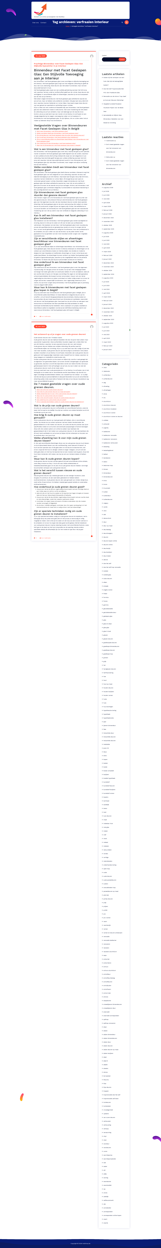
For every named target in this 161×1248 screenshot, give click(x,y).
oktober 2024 (107, 270)
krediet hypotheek (109, 778)
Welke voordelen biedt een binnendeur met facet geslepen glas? (57, 133)
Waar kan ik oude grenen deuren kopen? (50, 396)
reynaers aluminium (110, 951)
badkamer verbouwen (110, 443)
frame (105, 601)
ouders (105, 884)
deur (105, 522)
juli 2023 (106, 327)
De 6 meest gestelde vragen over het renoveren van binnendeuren (115, 148)
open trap (106, 868)
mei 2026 (106, 199)
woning (105, 1177)
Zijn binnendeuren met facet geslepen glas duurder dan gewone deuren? (60, 135)
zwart (105, 1219)
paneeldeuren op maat (110, 891)
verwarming (107, 1132)
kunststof (106, 782)
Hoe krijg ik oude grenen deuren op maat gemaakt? (53, 391)
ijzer (104, 722)
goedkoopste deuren (110, 642)
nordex (105, 853)
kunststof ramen (108, 793)
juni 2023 (106, 331)
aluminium (107, 401)
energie (105, 586)
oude (105, 872)
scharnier (106, 959)
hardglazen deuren (109, 669)
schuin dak (107, 993)
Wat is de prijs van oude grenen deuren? (50, 389)
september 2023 (108, 319)
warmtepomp (107, 1155)
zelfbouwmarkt (108, 1200)
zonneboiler (107, 1208)
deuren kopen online (110, 541)
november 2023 (108, 312)
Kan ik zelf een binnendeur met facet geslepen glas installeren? (57, 137)
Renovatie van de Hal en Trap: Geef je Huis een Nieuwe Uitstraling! (114, 98)
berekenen (106, 458)
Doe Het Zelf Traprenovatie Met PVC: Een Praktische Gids (113, 90)
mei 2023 (106, 334)
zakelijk (105, 1196)
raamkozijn (107, 925)
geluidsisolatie (108, 608)
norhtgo (106, 857)
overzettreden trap (109, 887)
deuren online (108, 544)
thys (104, 1083)
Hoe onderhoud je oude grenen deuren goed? (51, 400)
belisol (105, 454)
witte (105, 1174)
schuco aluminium (109, 970)
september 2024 (108, 274)
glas (104, 620)
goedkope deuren (109, 650)
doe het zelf (107, 563)
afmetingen (107, 390)
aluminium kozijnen (109, 409)
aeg (104, 382)
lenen (105, 808)
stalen (105, 1031)
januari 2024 (107, 304)
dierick (105, 559)
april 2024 (106, 293)
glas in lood (107, 631)
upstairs (106, 1113)
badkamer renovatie (109, 435)
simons (105, 997)
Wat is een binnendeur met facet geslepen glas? (52, 131)
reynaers (106, 948)
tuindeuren (107, 1102)
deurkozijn (106, 548)
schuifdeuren (107, 982)
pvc (104, 914)
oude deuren (107, 876)
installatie (106, 744)
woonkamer (107, 1181)
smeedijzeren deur (109, 1008)
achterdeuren (107, 379)
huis (104, 703)
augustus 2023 (108, 323)
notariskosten (107, 861)
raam (105, 921)
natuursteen (107, 850)
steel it (105, 1061)
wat (104, 1162)
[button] (122, 22)
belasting (106, 446)
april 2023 (106, 338)
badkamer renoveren (110, 439)
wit (104, 1170)
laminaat (106, 801)
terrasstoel (106, 1076)
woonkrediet (107, 1185)
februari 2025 (107, 255)
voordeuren (107, 1147)
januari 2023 (107, 349)
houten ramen (108, 695)
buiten (105, 492)
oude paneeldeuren (109, 880)
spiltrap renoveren (109, 1023)
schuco (105, 966)
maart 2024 (107, 297)
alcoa (105, 394)
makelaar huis (108, 823)
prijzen (105, 906)
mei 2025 (106, 244)
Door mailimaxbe (46, 316)
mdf (104, 835)
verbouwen (107, 1121)
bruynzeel (106, 488)
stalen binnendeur (109, 1034)
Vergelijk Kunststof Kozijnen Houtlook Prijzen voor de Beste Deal (113, 107)
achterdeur (107, 375)
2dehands (106, 371)
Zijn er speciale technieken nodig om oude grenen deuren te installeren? (60, 402)
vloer (105, 1140)
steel (105, 1057)
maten (105, 831)
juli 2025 (106, 236)
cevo (104, 510)
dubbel (105, 571)
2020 (105, 367)
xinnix (105, 1193)
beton (105, 462)
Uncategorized (108, 1110)
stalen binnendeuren (110, 1038)
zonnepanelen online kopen (112, 1215)
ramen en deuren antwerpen (112, 933)
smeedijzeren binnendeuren (112, 1004)
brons (105, 484)
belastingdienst (108, 450)
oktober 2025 (107, 225)
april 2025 (106, 248)
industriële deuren (109, 737)
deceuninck (107, 518)
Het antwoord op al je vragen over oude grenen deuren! (60, 334)
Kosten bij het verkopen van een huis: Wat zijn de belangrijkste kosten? (113, 81)
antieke (105, 420)
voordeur (106, 1144)
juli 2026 (106, 191)
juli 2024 (106, 282)
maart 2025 (107, 251)
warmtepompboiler (109, 1159)
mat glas (106, 827)
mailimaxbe (110, 140)
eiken (105, 582)
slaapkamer (107, 1000)
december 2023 (108, 308)
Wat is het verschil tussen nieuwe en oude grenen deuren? (56, 398)
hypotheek (106, 714)
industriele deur (108, 733)
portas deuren (108, 899)
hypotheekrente (108, 718)
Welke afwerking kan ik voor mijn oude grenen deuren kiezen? (57, 394)
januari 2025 (107, 259)
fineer (105, 593)
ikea (104, 729)
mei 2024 (106, 289)
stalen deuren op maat (110, 1049)
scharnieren (107, 963)
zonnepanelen (108, 1211)
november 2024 (108, 266)
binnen (105, 469)
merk (105, 838)
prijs (104, 902)
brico (105, 480)
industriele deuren (109, 740)
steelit (105, 1064)
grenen (105, 657)
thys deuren (107, 1087)
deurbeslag (107, 529)
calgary (105, 503)
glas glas (106, 627)
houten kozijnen (108, 691)
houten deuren (108, 688)
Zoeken (104, 55)
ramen (105, 929)
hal (104, 665)
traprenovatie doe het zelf (111, 1095)
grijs (104, 661)
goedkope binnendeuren (111, 646)
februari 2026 (107, 210)
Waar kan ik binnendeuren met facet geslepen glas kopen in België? (59, 145)
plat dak (106, 895)
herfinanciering (108, 673)
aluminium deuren (109, 405)
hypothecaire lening (109, 710)
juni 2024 (106, 285)
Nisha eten (109, 157)
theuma (106, 1080)
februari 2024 (107, 300)
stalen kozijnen (108, 1053)
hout (104, 680)
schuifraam (107, 989)
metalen (106, 846)
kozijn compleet (108, 771)
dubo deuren (107, 578)
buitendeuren (107, 499)
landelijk (106, 804)
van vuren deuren (109, 1117)
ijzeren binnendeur (109, 725)
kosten (105, 763)
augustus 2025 (108, 233)
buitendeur (107, 495)
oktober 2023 (107, 315)
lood (104, 812)
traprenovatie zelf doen (110, 1098)
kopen (105, 759)
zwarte (105, 1223)
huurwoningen (108, 706)
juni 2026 (106, 195)
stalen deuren (108, 1046)
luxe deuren (107, 816)
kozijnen (106, 774)
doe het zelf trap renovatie (112, 567)
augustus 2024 (108, 278)
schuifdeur (107, 974)
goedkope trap (108, 654)
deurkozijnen (107, 552)
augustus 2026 (108, 187)
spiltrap (105, 1019)
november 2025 (108, 221)
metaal (105, 842)
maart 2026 (107, 206)
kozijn (105, 767)
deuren (105, 537)
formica (106, 597)
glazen (105, 635)
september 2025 (108, 229)
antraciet (106, 424)
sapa (104, 955)
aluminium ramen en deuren (113, 416)
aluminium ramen (109, 413)
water (105, 1166)
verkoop (106, 1129)
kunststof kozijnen (109, 789)
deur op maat (107, 526)
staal (105, 1027)
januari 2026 (107, 214)
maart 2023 (107, 342)
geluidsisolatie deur (109, 612)
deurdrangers (107, 533)
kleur (105, 752)
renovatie (106, 936)
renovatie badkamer (109, 940)
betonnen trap (108, 465)
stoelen (105, 1068)
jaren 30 (106, 748)
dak (104, 514)
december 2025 (108, 217)
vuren (105, 1151)
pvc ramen (106, 917)
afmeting (106, 386)
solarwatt (106, 1012)
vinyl (104, 1136)
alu (104, 397)
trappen (106, 1091)
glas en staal (107, 624)
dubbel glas (107, 575)
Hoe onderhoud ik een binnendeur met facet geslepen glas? (56, 143)
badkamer (106, 431)
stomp (105, 1072)
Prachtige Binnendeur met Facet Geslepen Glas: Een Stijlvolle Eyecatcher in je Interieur (58, 65)
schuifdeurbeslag (109, 978)
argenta (105, 428)
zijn (104, 1204)
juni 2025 (106, 240)
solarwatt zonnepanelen (111, 1015)
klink (105, 755)
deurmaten (107, 556)
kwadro (105, 797)
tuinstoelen (107, 1106)
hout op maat (107, 684)
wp (104, 1189)
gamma (105, 605)
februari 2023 (107, 346)
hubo (105, 699)
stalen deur (107, 1042)
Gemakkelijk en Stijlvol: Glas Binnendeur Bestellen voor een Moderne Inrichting (113, 119)
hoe (104, 676)
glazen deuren (108, 639)
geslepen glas (107, 616)
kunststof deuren (109, 786)
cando (105, 507)
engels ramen (107, 590)
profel (105, 910)
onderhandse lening (109, 865)
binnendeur (107, 473)
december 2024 (108, 263)
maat (105, 819)
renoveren (106, 944)
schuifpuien (107, 985)
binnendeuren (108, 477)
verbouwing (107, 1125)
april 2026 (106, 202)
